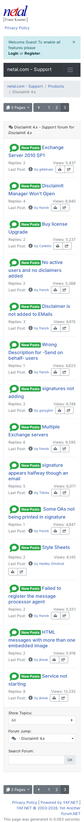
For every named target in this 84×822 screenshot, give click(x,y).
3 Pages (18, 107)
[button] (14, 147)
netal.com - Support (29, 69)
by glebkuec (43, 169)
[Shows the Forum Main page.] (42, 14)
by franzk (41, 208)
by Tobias (41, 493)
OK (70, 760)
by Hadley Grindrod (48, 564)
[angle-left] (39, 107)
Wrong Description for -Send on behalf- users (35, 351)
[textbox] (42, 738)
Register (32, 53)
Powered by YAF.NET (59, 802)
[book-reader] (60, 169)
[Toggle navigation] (70, 70)
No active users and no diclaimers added (35, 269)
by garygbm (43, 410)
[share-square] (69, 169)
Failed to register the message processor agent (34, 595)
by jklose (40, 660)
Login (13, 53)
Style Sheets (56, 547)
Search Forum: (21, 751)
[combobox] (42, 738)
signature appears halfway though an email (38, 471)
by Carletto (42, 246)
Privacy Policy (17, 27)
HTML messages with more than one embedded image (41, 638)
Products (56, 86)
